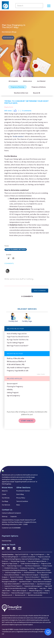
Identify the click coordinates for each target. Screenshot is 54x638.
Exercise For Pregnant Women (37, 561)
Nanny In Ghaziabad (32, 577)
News (18, 505)
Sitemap (4, 516)
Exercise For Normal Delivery (31, 559)
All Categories (13, 81)
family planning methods (16, 249)
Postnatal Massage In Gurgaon (21, 593)
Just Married (41, 81)
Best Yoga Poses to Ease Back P (17, 346)
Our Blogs (5, 501)
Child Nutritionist (29, 572)
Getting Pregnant (12, 392)
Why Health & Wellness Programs (18, 368)
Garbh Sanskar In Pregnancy (30, 563)
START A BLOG (27, 421)
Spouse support (12, 383)
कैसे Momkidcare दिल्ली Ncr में (16, 362)
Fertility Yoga (32, 588)
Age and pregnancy (13, 395)
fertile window (18, 136)
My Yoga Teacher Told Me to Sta (17, 340)
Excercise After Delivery (40, 593)
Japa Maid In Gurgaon (44, 584)
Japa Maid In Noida (28, 584)
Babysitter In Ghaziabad (33, 579)
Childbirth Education (11, 568)
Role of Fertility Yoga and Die (16, 334)
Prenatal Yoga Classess (17, 561)
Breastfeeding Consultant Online (39, 570)
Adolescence (27, 81)
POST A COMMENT (40, 290)
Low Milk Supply (42, 568)
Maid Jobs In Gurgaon (19, 590)
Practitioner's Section (23, 491)
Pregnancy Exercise (44, 557)
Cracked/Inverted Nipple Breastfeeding (14, 570)
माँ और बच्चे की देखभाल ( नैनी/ (16, 365)
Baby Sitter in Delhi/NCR (11, 584)
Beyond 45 (36, 93)
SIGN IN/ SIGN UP (8, 37)
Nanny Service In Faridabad (42, 581)
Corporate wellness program (33, 586)
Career (4, 494)
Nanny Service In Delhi (44, 572)
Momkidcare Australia (35, 595)
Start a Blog (20, 494)
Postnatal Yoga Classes (14, 566)
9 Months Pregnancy (35, 590)
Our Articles (5, 498)
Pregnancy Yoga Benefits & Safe (17, 371)
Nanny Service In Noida (11, 575)
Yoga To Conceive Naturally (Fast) (15, 588)
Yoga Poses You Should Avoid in (18, 337)
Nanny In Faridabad (16, 577)
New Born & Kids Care (21, 93)
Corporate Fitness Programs (13, 586)
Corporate (13, 516)
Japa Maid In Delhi (25, 581)
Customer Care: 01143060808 (11, 528)
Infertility (10, 389)
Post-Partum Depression (32, 566)
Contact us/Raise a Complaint (11, 513)
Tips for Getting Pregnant (15, 343)
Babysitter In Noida (17, 579)
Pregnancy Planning (17, 87)
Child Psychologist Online (13, 572)
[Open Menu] (49, 6)
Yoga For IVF (48, 586)
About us (5, 491)
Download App (6, 541)
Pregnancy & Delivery (39, 87)
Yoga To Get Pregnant (37, 554)
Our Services (6, 505)
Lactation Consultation (28, 557)
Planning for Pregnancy (15, 386)
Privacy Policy (20, 498)
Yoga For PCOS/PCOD (21, 554)
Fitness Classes (47, 566)
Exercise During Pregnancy (12, 559)
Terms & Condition (22, 501)
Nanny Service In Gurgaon (30, 575)
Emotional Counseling (27, 568)
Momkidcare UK (20, 595)
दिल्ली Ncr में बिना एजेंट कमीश (15, 358)
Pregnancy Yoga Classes (10, 563)
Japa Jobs (42, 588)
